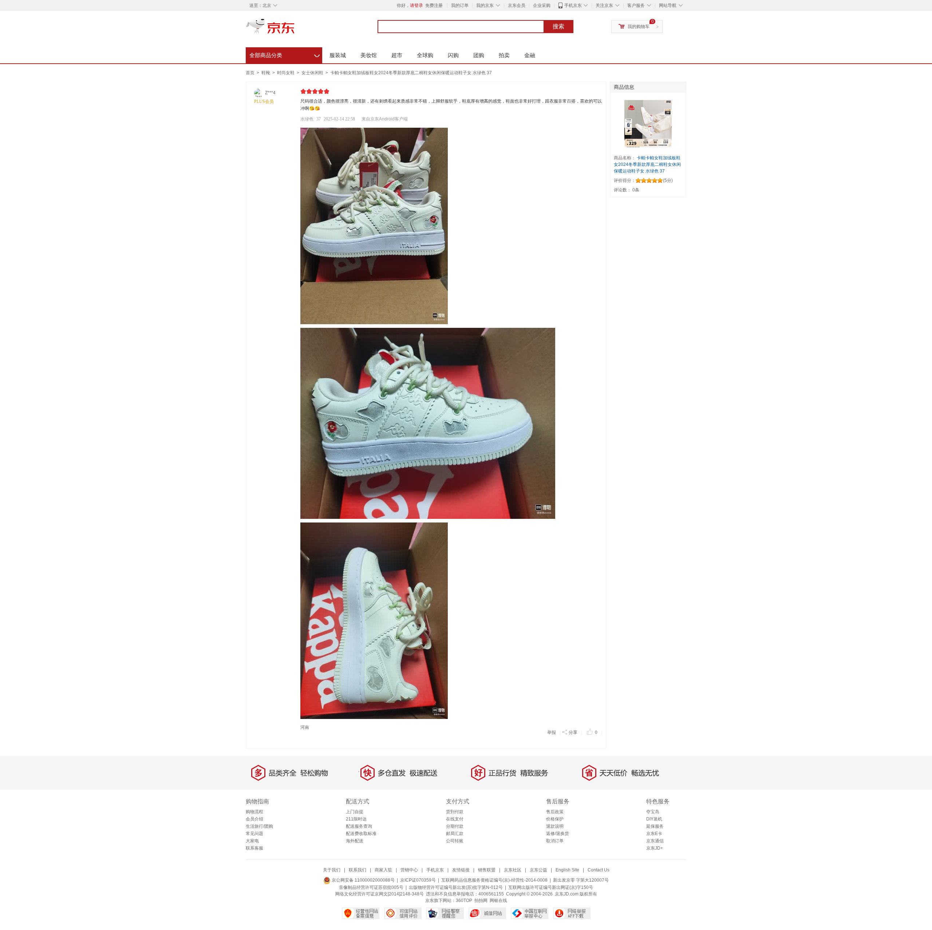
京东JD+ (654, 848)
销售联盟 (486, 870)
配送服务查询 (359, 826)
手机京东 (573, 5)
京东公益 (538, 870)
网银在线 (498, 900)
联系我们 (357, 870)
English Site (567, 870)
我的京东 (485, 5)
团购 (478, 55)
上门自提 (354, 811)
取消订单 (555, 840)
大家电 (252, 840)
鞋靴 (266, 72)
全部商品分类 (284, 54)
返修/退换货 (557, 833)
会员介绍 (254, 819)
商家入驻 (383, 870)
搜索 (558, 26)
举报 (551, 732)
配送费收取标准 (361, 833)
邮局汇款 (454, 833)
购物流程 (254, 811)
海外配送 (354, 840)
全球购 (425, 55)
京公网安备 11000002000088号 (363, 880)
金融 (529, 55)
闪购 (453, 55)
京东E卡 (654, 833)
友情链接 (461, 870)
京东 (295, 29)
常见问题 (254, 833)
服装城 (337, 55)
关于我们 (331, 870)
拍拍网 (480, 900)
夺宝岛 (652, 811)
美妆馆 (368, 55)
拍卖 (504, 55)
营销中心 (409, 870)
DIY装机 (654, 819)
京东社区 (512, 870)
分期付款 (454, 826)
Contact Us (598, 870)
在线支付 (454, 819)
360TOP (464, 900)
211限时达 (356, 819)
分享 (573, 732)
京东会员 (516, 5)
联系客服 (254, 848)
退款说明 (555, 826)
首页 (250, 72)
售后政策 (555, 811)
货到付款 (454, 811)
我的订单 (460, 5)
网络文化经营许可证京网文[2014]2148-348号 (379, 894)
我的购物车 (638, 26)
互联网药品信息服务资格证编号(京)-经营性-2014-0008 (494, 880)
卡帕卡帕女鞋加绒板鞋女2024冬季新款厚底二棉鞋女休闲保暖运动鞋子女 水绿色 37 (411, 72)
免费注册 (434, 5)
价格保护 (555, 819)
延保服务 (655, 826)
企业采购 (541, 5)
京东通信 (655, 840)
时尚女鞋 (286, 72)
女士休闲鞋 (312, 72)
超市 (396, 55)
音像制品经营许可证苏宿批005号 (371, 887)
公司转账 (454, 840)
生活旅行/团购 (259, 826)
